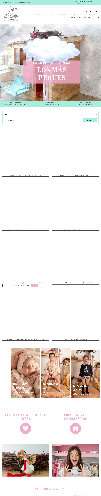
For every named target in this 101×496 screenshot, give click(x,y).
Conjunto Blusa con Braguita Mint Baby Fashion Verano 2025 (26, 282)
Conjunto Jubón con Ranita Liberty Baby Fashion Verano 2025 (75, 282)
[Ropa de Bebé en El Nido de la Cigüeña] (25, 373)
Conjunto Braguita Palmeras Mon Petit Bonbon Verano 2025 (75, 175)
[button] (86, 11)
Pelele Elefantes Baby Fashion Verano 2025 (75, 339)
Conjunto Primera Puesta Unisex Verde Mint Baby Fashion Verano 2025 (25, 339)
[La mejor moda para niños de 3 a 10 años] (55, 373)
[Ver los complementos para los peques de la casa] (25, 444)
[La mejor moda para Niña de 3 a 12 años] (85, 374)
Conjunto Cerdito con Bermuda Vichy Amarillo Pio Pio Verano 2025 (25, 229)
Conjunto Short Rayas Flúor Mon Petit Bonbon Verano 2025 (25, 175)
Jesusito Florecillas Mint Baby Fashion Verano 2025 (75, 229)
